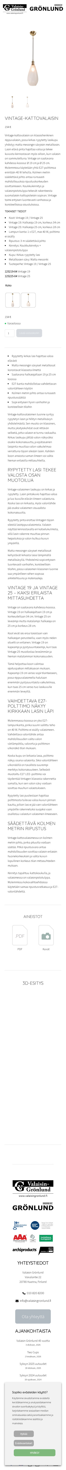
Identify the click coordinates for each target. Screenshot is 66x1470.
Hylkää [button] (23, 1433)
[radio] (12, 300)
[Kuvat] (46, 944)
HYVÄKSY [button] (34, 1452)
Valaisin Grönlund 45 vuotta (33, 1341)
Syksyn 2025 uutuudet (33, 1364)
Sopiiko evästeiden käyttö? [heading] (29, 1392)
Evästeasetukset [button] (23, 1443)
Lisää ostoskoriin (29, 333)
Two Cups (33, 1352)
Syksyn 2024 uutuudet (33, 1375)
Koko (8, 285)
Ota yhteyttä (33, 1316)
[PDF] (20, 944)
